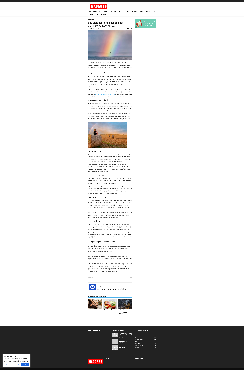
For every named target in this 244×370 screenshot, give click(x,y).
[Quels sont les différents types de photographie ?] (115, 341)
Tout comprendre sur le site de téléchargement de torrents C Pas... (125, 335)
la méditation (101, 250)
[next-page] (91, 316)
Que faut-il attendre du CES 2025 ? (125, 279)
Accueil (89, 17)
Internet (134, 11)
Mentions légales (153, 368)
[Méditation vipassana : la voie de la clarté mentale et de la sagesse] (95, 304)
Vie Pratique (104, 14)
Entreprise (113, 11)
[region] (16, 360)
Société (96, 14)
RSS (148, 368)
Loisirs (141, 11)
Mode (120, 11)
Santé (90, 14)
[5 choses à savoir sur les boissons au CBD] (110, 304)
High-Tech (127, 11)
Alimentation (92, 11)
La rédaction (91, 28)
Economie (105, 11)
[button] (154, 11)
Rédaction (140, 368)
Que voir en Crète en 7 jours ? (94, 279)
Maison (148, 11)
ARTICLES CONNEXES (93, 296)
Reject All (17, 364)
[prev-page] (89, 316)
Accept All (25, 364)
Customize (8, 364)
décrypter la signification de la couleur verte (105, 94)
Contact (144, 368)
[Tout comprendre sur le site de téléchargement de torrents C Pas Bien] (115, 335)
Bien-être (96, 17)
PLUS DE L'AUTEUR (103, 296)
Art (99, 11)
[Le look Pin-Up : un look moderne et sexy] (115, 347)
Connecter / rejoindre (91, 0)
